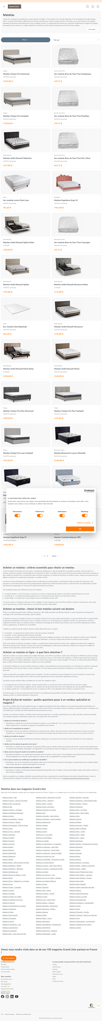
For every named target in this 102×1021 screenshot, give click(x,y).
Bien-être (3, 964)
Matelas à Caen (7, 884)
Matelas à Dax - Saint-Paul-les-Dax (14, 934)
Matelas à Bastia (7, 847)
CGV (2, 1014)
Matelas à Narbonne (76, 807)
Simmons (55, 969)
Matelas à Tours (75, 918)
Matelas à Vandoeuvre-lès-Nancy (81, 924)
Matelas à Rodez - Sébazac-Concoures (82, 866)
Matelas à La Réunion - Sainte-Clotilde (48, 853)
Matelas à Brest (7, 878)
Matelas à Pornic (75, 850)
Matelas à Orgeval (75, 819)
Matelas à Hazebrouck (43, 822)
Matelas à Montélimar (43, 928)
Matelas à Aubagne (8, 835)
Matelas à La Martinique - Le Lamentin (48, 844)
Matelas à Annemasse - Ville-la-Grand (15, 825)
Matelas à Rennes (75, 859)
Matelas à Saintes (75, 890)
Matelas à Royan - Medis (78, 869)
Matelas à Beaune (8, 850)
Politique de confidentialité (23, 1014)
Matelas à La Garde (42, 841)
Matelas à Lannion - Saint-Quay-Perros (49, 866)
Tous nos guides (5, 971)
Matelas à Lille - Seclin (43, 890)
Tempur (54, 964)
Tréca (53, 978)
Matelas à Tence (75, 909)
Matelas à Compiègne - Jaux (11, 924)
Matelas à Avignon (8, 844)
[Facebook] (2, 996)
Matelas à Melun (41, 915)
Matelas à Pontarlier (76, 847)
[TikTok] (21, 996)
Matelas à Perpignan (76, 841)
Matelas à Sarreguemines (78, 900)
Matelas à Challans (8, 893)
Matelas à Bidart (7, 859)
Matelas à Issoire (41, 831)
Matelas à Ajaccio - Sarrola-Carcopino (14, 801)
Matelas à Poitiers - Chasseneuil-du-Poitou (84, 844)
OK (80, 529)
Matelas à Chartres (8, 903)
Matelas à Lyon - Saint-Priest (45, 900)
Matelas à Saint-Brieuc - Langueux (81, 875)
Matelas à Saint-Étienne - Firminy (81, 878)
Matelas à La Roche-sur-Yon (45, 856)
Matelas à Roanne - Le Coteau (79, 862)
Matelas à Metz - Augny (44, 918)
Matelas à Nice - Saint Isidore (79, 813)
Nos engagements (6, 984)
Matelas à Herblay (42, 825)
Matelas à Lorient (41, 897)
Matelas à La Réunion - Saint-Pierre (47, 850)
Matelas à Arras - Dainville (11, 831)
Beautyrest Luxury (57, 974)
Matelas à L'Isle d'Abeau (44, 838)
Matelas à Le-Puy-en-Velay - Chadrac (48, 878)
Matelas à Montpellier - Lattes (46, 934)
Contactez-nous (5, 991)
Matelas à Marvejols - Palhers (45, 909)
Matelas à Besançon (8, 856)
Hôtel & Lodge (56, 971)
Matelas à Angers (8, 816)
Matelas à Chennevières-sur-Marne (14, 906)
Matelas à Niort (75, 816)
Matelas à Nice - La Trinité (78, 810)
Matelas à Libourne (42, 887)
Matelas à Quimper (76, 853)
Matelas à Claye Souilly (10, 915)
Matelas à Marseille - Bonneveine (47, 906)
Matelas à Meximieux (43, 921)
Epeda (54, 976)
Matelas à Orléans (75, 822)
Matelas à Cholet (8, 912)
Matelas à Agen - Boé (9, 797)
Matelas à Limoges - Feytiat (45, 893)
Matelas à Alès (7, 807)
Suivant (54, 556)
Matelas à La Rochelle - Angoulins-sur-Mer (50, 859)
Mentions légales (10, 1014)
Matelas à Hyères (41, 828)
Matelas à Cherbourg (9, 909)
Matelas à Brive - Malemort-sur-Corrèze (15, 881)
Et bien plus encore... (58, 981)
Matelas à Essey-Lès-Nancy (45, 807)
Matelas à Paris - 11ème (77, 831)
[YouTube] (16, 996)
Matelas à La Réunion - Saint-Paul (47, 847)
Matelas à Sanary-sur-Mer (78, 897)
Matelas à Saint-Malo (77, 881)
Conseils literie (5, 966)
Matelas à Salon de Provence (79, 893)
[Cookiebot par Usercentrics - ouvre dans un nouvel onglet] (85, 490)
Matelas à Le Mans (42, 872)
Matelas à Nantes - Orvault (78, 804)
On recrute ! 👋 (5, 986)
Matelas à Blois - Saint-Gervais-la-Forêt (15, 862)
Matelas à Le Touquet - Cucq (45, 875)
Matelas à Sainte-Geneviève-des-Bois (82, 887)
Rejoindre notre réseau (7, 988)
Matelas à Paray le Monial (78, 828)
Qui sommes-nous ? (6, 979)
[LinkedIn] (12, 996)
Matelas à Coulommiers (10, 928)
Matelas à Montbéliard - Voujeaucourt (48, 924)
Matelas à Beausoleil (9, 853)
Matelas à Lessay (41, 884)
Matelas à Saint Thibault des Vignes (81, 872)
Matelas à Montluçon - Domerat (46, 931)
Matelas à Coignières (9, 918)
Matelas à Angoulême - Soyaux (12, 819)
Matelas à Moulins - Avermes (79, 797)
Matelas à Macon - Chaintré (45, 903)
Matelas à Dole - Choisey (44, 804)
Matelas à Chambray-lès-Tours (12, 900)
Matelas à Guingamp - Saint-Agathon (48, 819)
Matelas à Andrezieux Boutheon (12, 813)
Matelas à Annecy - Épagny (11, 822)
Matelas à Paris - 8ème (77, 835)
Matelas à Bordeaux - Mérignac (12, 869)
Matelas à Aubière (8, 838)
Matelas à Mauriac (42, 912)
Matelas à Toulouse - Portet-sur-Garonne (83, 915)
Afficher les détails (83, 523)
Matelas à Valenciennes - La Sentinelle (82, 921)
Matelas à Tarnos (75, 906)
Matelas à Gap (40, 813)
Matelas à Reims (75, 856)
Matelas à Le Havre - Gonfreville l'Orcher (49, 869)
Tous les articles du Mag (7, 969)
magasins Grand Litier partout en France (76, 778)
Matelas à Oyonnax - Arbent (79, 825)
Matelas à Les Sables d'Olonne (46, 881)
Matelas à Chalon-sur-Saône (11, 897)
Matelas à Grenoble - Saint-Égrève (47, 816)
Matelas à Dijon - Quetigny (45, 801)
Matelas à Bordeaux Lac (10, 872)
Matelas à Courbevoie (9, 931)
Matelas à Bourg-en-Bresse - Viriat (14, 875)
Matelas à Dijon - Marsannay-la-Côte (48, 797)
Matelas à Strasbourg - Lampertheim (82, 903)
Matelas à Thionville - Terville (79, 912)
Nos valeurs (4, 981)
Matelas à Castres (8, 890)
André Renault (56, 966)
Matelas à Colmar (8, 921)
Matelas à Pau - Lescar (77, 838)
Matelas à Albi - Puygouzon (11, 804)
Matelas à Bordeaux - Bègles (11, 866)
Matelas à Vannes (75, 928)
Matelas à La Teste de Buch (45, 862)
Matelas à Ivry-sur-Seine (44, 835)
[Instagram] (7, 996)
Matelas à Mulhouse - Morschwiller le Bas (83, 801)
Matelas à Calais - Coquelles (11, 887)
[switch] (40, 515)
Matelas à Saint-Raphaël (78, 884)
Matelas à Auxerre (8, 841)
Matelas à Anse (7, 828)
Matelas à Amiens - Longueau (12, 810)
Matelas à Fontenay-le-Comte (46, 810)
